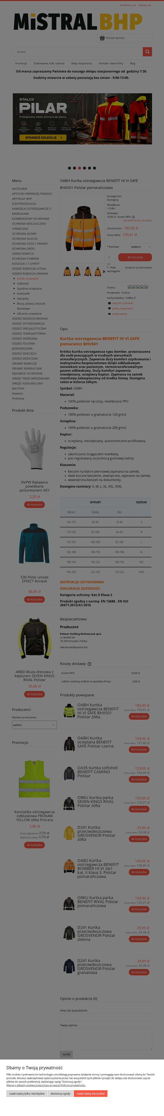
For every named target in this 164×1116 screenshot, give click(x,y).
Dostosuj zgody (60, 1093)
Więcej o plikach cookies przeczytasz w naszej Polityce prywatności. (46, 1085)
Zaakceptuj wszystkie (91, 1093)
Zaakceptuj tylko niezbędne (27, 1093)
